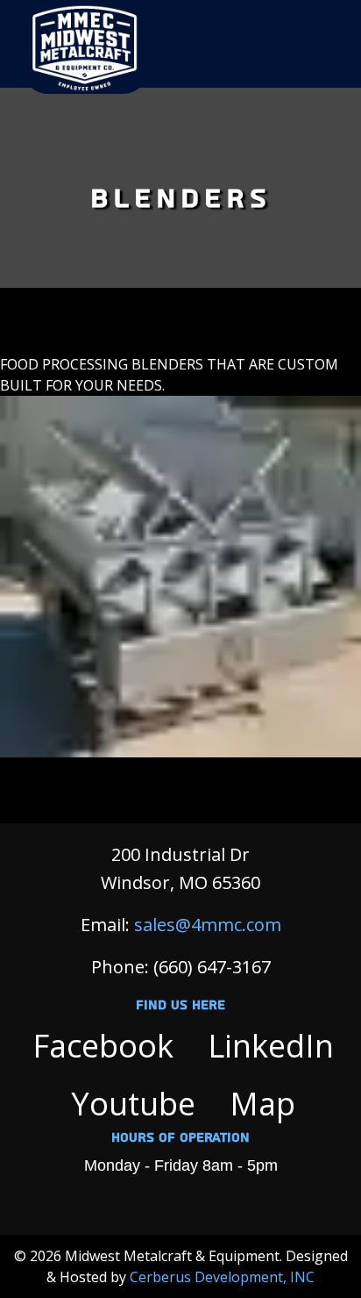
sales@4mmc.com (207, 924)
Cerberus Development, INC (222, 1277)
